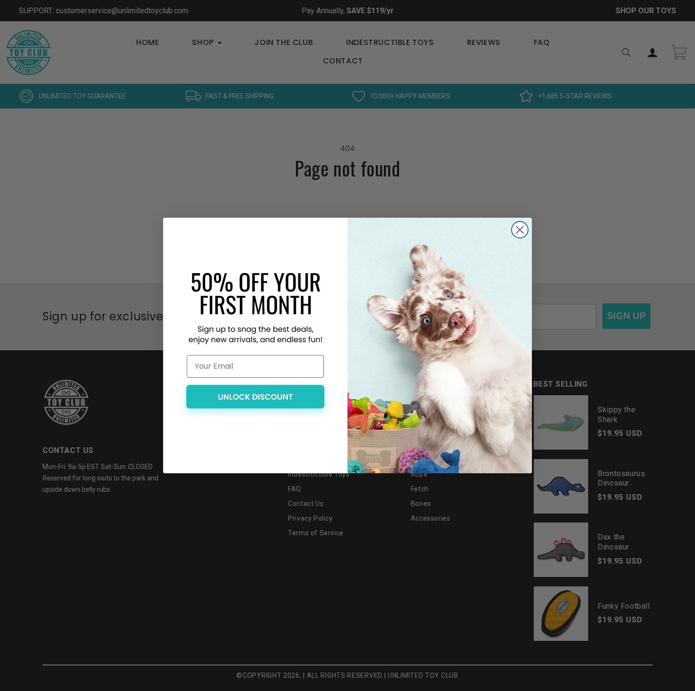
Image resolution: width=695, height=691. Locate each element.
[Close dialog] (520, 229)
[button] (255, 401)
